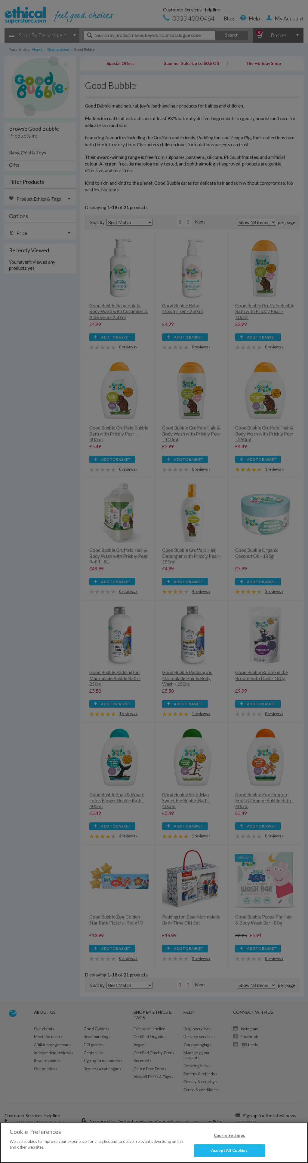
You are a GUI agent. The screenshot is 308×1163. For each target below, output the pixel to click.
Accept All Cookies (229, 1150)
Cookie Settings (229, 1135)
